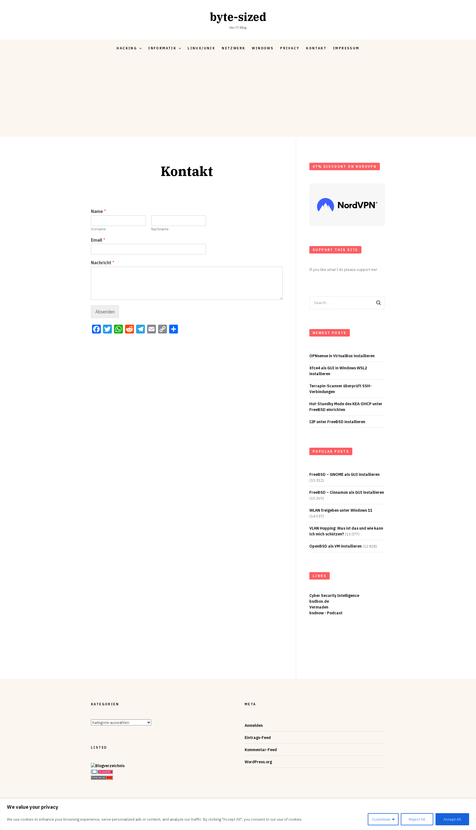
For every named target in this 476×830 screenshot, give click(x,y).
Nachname (160, 229)
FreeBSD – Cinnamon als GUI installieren (346, 492)
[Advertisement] (238, 98)
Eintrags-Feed (258, 737)
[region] (238, 814)
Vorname (98, 229)
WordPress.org (258, 761)
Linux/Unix (201, 48)
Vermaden (318, 607)
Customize (381, 819)
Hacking (127, 48)
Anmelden (254, 725)
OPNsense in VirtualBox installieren (342, 355)
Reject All (417, 819)
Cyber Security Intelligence (334, 595)
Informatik (162, 48)
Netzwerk (233, 48)
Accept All (452, 819)
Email (98, 240)
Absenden (105, 311)
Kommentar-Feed (261, 749)
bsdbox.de (319, 601)
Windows (263, 48)
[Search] (378, 303)
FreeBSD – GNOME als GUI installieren (344, 474)
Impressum (346, 48)
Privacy (289, 48)
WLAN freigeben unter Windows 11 (340, 510)
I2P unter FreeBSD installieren (337, 421)
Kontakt (316, 48)
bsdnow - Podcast (325, 612)
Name (98, 211)
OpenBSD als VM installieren (335, 546)
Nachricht (102, 262)
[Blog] (108, 765)
